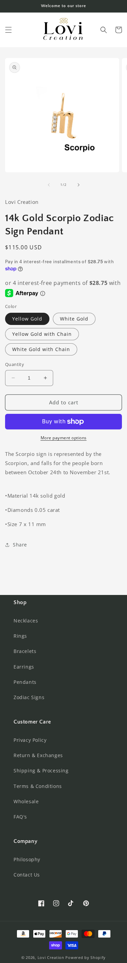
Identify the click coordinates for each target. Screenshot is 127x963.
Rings (20, 636)
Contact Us (27, 874)
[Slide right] (78, 184)
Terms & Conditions (38, 786)
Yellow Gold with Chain (42, 334)
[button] (8, 29)
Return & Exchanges (38, 755)
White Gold (74, 318)
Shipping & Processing (41, 770)
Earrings (24, 666)
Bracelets (25, 651)
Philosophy (27, 859)
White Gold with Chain (41, 349)
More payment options (64, 438)
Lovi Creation (51, 957)
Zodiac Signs (29, 697)
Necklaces (26, 620)
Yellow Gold (27, 318)
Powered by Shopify (85, 957)
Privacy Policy (30, 740)
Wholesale (26, 801)
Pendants (25, 682)
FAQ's (20, 816)
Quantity (14, 364)
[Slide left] (48, 184)
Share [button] (20, 544)
